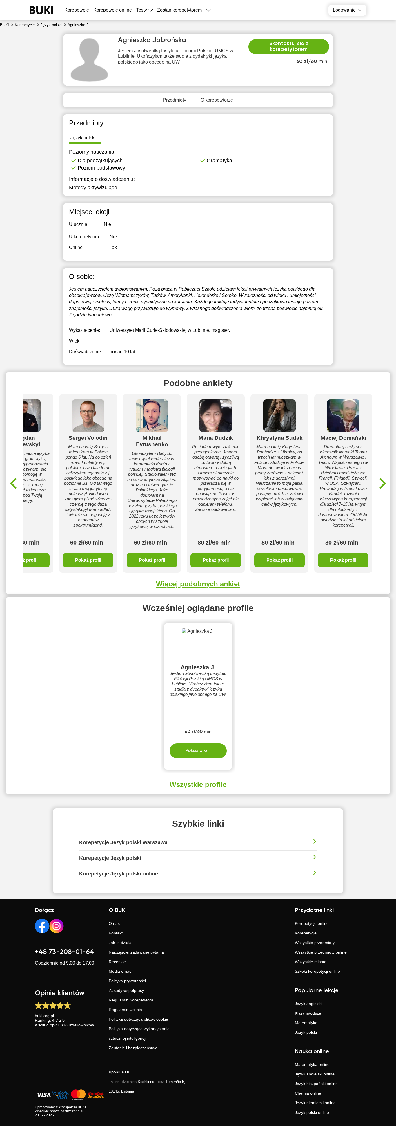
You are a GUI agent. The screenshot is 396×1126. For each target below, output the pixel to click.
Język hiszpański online (316, 1083)
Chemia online (308, 1093)
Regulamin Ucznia (125, 1009)
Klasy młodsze (308, 1013)
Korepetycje (306, 933)
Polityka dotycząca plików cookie (138, 1019)
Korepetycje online (112, 10)
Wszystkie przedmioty (315, 942)
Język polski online (312, 1112)
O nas (114, 923)
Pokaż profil (88, 560)
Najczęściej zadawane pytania (136, 952)
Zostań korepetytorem (179, 10)
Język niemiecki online (315, 1102)
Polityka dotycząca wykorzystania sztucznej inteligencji (139, 1033)
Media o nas (120, 971)
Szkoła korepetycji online (317, 971)
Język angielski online (315, 1074)
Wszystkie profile (198, 784)
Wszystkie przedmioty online (321, 952)
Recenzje (117, 961)
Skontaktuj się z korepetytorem (288, 46)
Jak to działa (120, 942)
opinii (54, 1025)
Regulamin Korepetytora (131, 1000)
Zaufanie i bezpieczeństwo (133, 1048)
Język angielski (308, 1003)
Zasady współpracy (126, 990)
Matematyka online (312, 1064)
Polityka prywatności (127, 981)
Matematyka (306, 1022)
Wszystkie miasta (310, 961)
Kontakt (116, 933)
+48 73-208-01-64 (64, 951)
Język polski (306, 1032)
